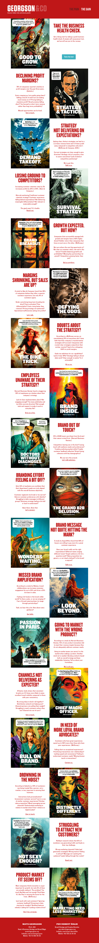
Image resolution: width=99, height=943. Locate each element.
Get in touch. (30, 113)
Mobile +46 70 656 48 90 (32, 936)
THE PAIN (74, 9)
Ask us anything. (69, 263)
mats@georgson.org (32, 931)
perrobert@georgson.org (67, 929)
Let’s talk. (30, 315)
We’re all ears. (69, 667)
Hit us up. (68, 364)
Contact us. (69, 763)
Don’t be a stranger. (30, 912)
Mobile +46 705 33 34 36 (67, 934)
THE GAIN (86, 9)
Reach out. (30, 210)
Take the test (69, 57)
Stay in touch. (30, 814)
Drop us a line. (30, 413)
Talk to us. (68, 165)
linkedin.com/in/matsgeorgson (32, 934)
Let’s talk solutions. (69, 460)
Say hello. (30, 614)
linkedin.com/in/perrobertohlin (67, 931)
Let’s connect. (30, 510)
